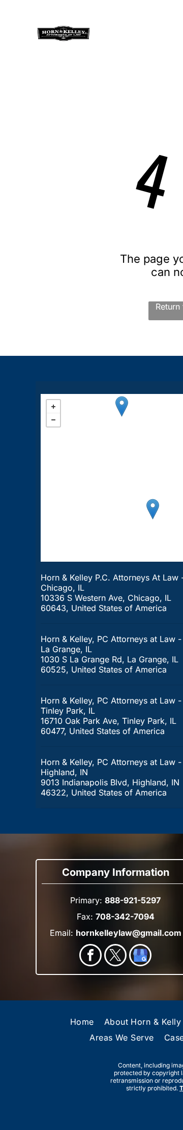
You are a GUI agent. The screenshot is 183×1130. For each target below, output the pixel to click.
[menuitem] (82, 1021)
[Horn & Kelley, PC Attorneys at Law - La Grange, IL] (121, 406)
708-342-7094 (125, 916)
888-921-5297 (123, 39)
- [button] (53, 419)
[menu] (15, 19)
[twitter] (115, 956)
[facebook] (90, 956)
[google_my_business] (140, 956)
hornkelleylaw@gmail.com (128, 933)
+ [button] (53, 406)
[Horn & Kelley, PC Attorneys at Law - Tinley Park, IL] (152, 509)
